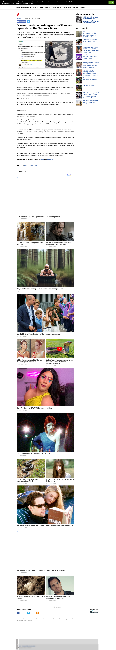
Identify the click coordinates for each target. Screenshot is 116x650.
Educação (35, 7)
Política (18, 7)
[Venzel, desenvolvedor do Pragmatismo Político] (94, 611)
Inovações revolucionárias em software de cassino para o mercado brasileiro (90, 56)
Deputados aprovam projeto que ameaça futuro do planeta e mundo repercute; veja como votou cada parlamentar (91, 65)
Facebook (50, 159)
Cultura (54, 7)
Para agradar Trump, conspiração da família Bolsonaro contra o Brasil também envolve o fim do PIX (90, 73)
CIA (21, 165)
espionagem (26, 165)
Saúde (41, 7)
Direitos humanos (26, 7)
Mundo (59, 7)
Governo (19, 18)
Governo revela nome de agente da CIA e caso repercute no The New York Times (44, 27)
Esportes (82, 7)
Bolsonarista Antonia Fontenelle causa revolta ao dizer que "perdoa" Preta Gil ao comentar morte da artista (91, 49)
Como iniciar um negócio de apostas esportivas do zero (90, 40)
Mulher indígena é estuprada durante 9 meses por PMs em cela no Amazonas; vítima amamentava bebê (90, 34)
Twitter (42, 159)
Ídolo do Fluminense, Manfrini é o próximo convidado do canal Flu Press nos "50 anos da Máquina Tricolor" (91, 95)
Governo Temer (34, 165)
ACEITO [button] (111, 2)
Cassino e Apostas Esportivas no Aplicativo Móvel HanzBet (90, 78)
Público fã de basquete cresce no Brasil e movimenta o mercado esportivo (90, 102)
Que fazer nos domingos (89, 85)
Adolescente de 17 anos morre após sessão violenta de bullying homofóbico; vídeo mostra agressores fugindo (91, 19)
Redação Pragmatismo (25, 14)
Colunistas (75, 7)
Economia (47, 7)
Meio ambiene (67, 7)
